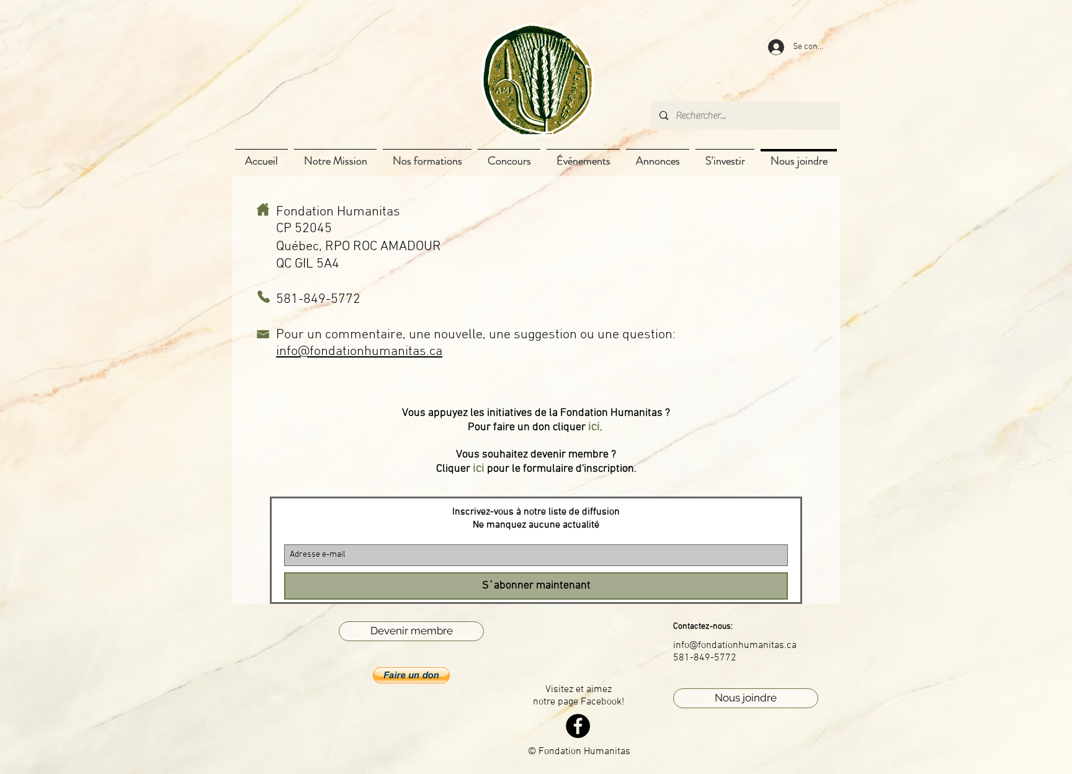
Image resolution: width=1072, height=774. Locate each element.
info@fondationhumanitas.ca (359, 351)
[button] (411, 675)
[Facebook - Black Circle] (578, 726)
